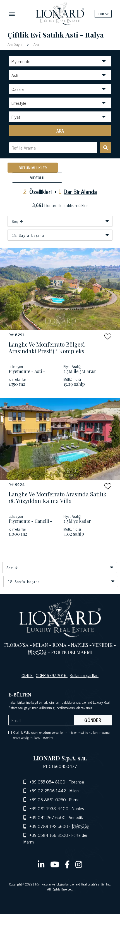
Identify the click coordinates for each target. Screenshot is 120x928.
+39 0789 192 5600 (48, 826)
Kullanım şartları (84, 675)
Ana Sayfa (15, 44)
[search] (105, 147)
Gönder (92, 720)
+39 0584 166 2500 (48, 835)
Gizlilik (27, 675)
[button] (107, 336)
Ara (35, 44)
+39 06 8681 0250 (47, 799)
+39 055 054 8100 (47, 781)
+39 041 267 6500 (47, 817)
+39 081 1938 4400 (48, 808)
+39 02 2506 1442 (47, 790)
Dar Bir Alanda (80, 191)
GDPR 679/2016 (52, 675)
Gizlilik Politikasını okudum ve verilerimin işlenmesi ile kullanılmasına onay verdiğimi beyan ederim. (61, 735)
